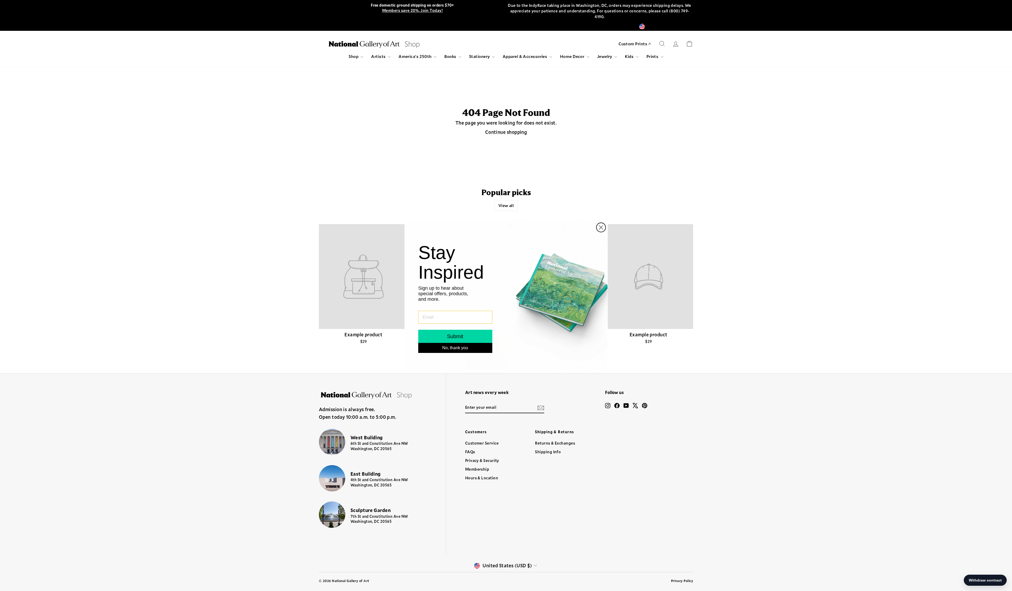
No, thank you (455, 348)
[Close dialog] (601, 227)
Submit (455, 336)
